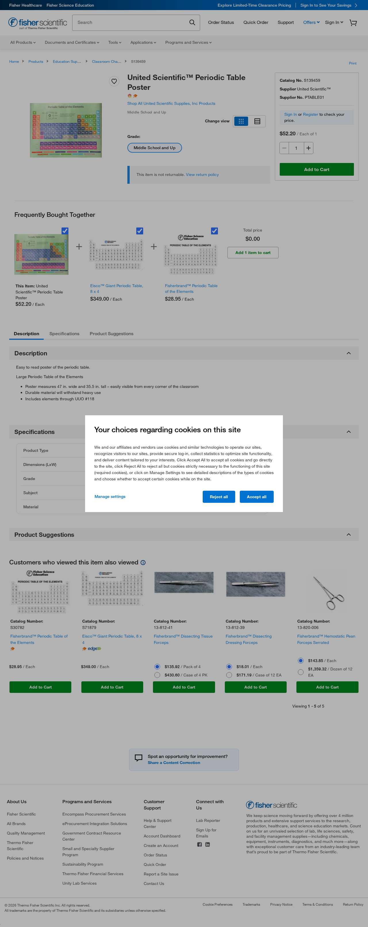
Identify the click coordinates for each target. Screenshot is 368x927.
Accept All (257, 496)
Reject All (219, 496)
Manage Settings (110, 496)
